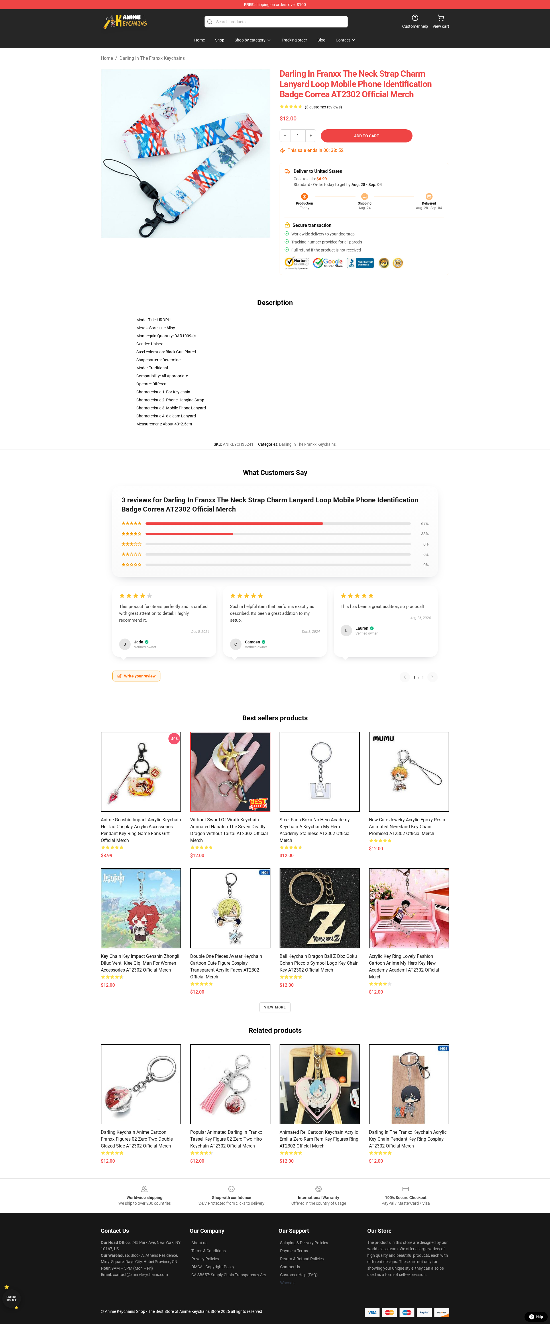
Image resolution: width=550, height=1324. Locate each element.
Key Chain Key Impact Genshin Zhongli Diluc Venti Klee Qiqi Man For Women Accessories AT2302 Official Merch (140, 963)
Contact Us (290, 1266)
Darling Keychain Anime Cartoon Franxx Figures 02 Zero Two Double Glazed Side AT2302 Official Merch (137, 1139)
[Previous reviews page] (405, 677)
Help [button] (539, 1317)
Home (107, 58)
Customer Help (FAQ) (299, 1275)
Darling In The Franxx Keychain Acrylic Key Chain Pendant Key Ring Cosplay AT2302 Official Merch (408, 1139)
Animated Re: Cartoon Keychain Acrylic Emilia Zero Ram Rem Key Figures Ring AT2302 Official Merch (319, 1139)
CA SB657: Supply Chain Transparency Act (228, 1275)
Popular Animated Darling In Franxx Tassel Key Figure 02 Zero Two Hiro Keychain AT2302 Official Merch (226, 1139)
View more (275, 1007)
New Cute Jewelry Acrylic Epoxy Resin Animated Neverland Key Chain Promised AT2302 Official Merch (407, 826)
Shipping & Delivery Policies (304, 1242)
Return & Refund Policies (302, 1258)
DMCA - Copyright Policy (212, 1266)
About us (199, 1242)
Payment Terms (294, 1250)
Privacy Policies (205, 1258)
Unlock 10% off (12, 1299)
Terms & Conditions (208, 1250)
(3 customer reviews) (323, 107)
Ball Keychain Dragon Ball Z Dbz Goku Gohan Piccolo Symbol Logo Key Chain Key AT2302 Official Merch (319, 963)
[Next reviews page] (432, 677)
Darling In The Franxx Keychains (152, 58)
